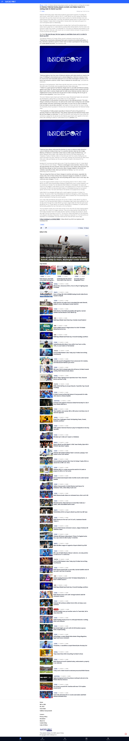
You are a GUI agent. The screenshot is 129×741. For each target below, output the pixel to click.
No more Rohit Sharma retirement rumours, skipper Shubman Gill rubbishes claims (70, 528)
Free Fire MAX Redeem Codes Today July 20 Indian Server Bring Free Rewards (70, 562)
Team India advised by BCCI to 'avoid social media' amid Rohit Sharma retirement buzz (69, 695)
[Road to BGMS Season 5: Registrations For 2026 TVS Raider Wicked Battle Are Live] (46, 327)
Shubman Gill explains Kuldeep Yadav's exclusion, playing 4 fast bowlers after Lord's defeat (70, 453)
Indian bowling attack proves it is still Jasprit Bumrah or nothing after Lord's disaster (70, 620)
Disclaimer (42, 718)
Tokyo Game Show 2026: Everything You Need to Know (68, 654)
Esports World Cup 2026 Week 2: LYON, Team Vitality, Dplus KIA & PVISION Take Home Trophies (70, 445)
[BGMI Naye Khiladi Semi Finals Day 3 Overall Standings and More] (46, 335)
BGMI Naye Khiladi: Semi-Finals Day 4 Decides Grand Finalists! (69, 320)
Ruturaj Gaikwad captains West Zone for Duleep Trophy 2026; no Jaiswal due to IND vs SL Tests (71, 461)
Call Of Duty (56, 400)
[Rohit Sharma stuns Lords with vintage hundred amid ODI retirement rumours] (46, 594)
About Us (42, 721)
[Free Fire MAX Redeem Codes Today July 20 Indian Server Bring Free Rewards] (46, 561)
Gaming (55, 284)
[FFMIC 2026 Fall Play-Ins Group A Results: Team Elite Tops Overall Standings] (46, 385)
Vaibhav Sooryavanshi (46, 711)
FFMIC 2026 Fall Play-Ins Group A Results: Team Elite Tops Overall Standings (71, 386)
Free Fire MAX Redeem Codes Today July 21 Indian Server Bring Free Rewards (70, 353)
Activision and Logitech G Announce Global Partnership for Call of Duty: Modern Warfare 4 (71, 403)
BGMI (55, 318)
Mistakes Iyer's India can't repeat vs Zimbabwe (66, 437)
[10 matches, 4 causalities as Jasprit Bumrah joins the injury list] (46, 644)
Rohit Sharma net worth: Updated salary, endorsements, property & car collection (71, 662)
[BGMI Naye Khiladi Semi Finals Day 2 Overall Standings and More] (46, 586)
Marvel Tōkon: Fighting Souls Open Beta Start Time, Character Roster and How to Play (70, 378)
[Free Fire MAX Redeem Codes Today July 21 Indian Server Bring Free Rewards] (46, 352)
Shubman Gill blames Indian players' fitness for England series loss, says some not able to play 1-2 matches (70, 537)
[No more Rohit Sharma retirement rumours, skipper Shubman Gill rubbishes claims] (46, 527)
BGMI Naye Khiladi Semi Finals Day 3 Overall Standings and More (70, 336)
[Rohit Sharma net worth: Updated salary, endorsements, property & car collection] (46, 661)
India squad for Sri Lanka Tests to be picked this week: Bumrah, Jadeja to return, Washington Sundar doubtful (64, 258)
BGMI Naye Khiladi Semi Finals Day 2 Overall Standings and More (70, 587)
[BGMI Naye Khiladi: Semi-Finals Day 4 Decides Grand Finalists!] (46, 319)
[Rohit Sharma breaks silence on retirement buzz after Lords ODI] (46, 494)
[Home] (10, 2)
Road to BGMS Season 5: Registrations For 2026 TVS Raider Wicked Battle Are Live (69, 328)
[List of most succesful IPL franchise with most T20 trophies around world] (46, 686)
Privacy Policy (43, 716)
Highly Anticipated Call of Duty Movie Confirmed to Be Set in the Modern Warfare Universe (70, 678)
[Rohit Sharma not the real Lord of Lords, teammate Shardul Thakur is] (46, 519)
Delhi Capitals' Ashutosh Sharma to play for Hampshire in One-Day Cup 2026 (71, 428)
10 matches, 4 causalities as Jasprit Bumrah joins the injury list (70, 645)
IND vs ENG (43, 704)
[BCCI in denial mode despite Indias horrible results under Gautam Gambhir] (46, 477)
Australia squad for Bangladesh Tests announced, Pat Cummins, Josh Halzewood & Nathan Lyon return (81, 279)
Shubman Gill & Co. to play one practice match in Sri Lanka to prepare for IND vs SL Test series (69, 470)
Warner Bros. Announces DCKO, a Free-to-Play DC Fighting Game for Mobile (70, 286)
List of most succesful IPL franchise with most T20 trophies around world (69, 687)
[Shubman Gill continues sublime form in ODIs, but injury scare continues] (46, 602)
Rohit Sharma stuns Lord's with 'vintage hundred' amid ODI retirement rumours (69, 595)
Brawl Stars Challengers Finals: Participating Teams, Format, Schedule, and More (69, 420)
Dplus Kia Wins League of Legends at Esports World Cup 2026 (70, 545)
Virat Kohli (43, 708)
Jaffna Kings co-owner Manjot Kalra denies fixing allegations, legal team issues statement (70, 637)
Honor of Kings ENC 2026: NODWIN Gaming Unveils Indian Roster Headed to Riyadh (70, 294)
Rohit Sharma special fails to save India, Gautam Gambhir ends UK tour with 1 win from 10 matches (71, 570)
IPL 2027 (42, 706)
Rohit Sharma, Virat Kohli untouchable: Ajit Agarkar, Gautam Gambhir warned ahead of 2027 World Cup (47, 279)
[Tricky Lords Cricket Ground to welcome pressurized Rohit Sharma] (46, 669)
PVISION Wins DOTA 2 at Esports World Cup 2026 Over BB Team (70, 512)
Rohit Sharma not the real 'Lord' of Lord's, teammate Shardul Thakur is (69, 520)
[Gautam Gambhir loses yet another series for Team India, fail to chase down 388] (46, 611)
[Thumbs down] (45, 227)
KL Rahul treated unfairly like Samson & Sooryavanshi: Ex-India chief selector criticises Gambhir (70, 395)
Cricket (42, 224)
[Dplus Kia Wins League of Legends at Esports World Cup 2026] (46, 544)
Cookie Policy (43, 723)
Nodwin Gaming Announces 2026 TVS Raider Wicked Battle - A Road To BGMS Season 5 (70, 578)
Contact (42, 714)
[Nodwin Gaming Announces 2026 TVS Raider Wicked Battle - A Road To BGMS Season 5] (46, 577)
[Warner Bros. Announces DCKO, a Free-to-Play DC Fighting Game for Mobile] (46, 285)
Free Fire (56, 350)
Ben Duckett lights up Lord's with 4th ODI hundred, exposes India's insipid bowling (69, 628)
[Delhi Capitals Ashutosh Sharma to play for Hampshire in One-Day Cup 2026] (46, 427)
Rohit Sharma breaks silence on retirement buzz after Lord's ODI (70, 495)
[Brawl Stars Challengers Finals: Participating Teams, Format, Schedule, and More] (46, 419)
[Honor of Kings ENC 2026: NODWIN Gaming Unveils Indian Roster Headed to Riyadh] (46, 294)
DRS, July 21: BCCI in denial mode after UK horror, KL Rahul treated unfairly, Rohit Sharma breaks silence (71, 370)
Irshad (43, 11)
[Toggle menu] (2, 2)
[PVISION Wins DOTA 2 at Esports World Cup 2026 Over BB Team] (46, 511)
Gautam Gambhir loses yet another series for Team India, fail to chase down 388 (70, 612)
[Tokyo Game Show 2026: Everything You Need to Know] (46, 652)
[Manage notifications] (126, 734)
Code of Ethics (44, 725)
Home (41, 702)
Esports (55, 292)
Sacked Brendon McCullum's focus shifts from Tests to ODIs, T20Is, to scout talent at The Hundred (64, 279)
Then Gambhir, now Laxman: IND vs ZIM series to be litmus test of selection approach (71, 411)
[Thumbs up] (41, 227)
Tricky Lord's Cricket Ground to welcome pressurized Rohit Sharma (71, 670)
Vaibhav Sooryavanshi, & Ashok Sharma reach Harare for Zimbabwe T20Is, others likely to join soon (68, 486)
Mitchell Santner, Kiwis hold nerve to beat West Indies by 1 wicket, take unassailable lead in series (69, 503)
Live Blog (56, 609)
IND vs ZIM (42, 739)
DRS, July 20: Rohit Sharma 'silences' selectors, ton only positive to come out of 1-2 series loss (70, 553)
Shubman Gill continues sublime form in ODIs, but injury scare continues (69, 603)
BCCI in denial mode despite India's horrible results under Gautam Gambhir (71, 478)
